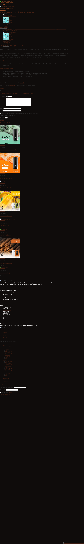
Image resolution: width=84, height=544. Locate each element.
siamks (15, 30)
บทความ (5, 337)
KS (27, 29)
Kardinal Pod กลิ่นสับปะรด (6, 216)
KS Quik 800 (8, 366)
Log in (10, 392)
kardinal (17, 29)
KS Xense (7, 352)
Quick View (2, 145)
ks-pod (53, 29)
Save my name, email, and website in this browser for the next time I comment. (20, 113)
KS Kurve (7, 348)
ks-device (49, 29)
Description (5, 41)
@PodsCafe (12, 85)
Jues (6, 26)
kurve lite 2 (2, 30)
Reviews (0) (5, 42)
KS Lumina (7, 350)
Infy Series (7, 24)
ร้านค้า (4, 335)
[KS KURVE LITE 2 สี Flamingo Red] (9, 16)
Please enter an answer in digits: (7, 115)
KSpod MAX (59, 29)
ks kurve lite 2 (43, 29)
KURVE (64, 29)
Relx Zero (7, 23)
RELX (11, 30)
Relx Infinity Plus (9, 353)
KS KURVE (31, 29)
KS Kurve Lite (8, 351)
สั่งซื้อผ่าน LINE (3, 27)
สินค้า (4, 14)
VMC (6, 43)
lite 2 (8, 30)
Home (1, 8)
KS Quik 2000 (8, 364)
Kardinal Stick (22, 29)
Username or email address (7, 387)
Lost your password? (5, 394)
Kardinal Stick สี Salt (5, 225)
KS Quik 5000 (8, 363)
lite (6, 30)
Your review (3, 106)
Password (2, 389)
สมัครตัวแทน (6, 338)
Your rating (3, 96)
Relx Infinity (8, 40)
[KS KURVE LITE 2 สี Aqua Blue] (6, 22)
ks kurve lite (37, 29)
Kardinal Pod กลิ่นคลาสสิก (6, 263)
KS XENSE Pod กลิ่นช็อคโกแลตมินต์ (8, 150)
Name (1, 108)
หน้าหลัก (5, 332)
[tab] (36, 41)
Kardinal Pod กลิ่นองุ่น (5, 273)
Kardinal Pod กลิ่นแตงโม (6, 187)
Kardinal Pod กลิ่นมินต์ (5, 235)
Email (1, 110)
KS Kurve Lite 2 (10, 8)
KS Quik (7, 349)
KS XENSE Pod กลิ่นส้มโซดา (7, 178)
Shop (5, 8)
